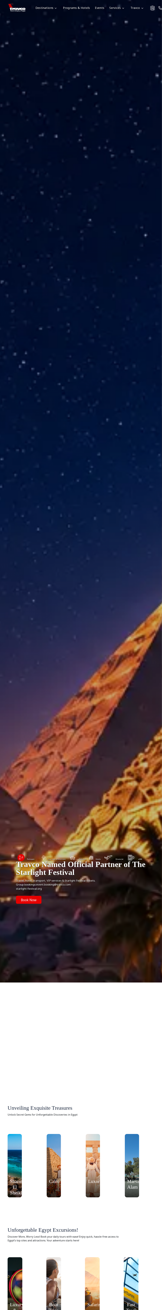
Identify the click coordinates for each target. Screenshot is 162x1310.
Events (99, 8)
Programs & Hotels (76, 8)
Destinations (44, 8)
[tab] (26, 859)
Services (115, 8)
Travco (135, 8)
